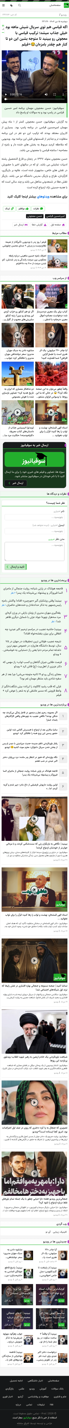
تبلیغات (41, 1404)
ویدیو (63, 15)
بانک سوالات (57, 1389)
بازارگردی (9, 1389)
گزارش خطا (37, 225)
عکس (21, 1389)
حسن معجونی (34, 216)
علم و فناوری (60, 1396)
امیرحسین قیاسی (55, 216)
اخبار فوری (8, 1396)
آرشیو (20, 1396)
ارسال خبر (19, 225)
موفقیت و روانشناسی (38, 1396)
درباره (18, 1404)
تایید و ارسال (17, 567)
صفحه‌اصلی (55, 5)
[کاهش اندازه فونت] (3, 32)
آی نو (48, 1232)
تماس (29, 1404)
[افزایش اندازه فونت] (3, 25)
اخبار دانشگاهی (35, 1381)
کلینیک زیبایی (60, 1232)
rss (51, 1404)
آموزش (43, 1389)
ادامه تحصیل (16, 1381)
